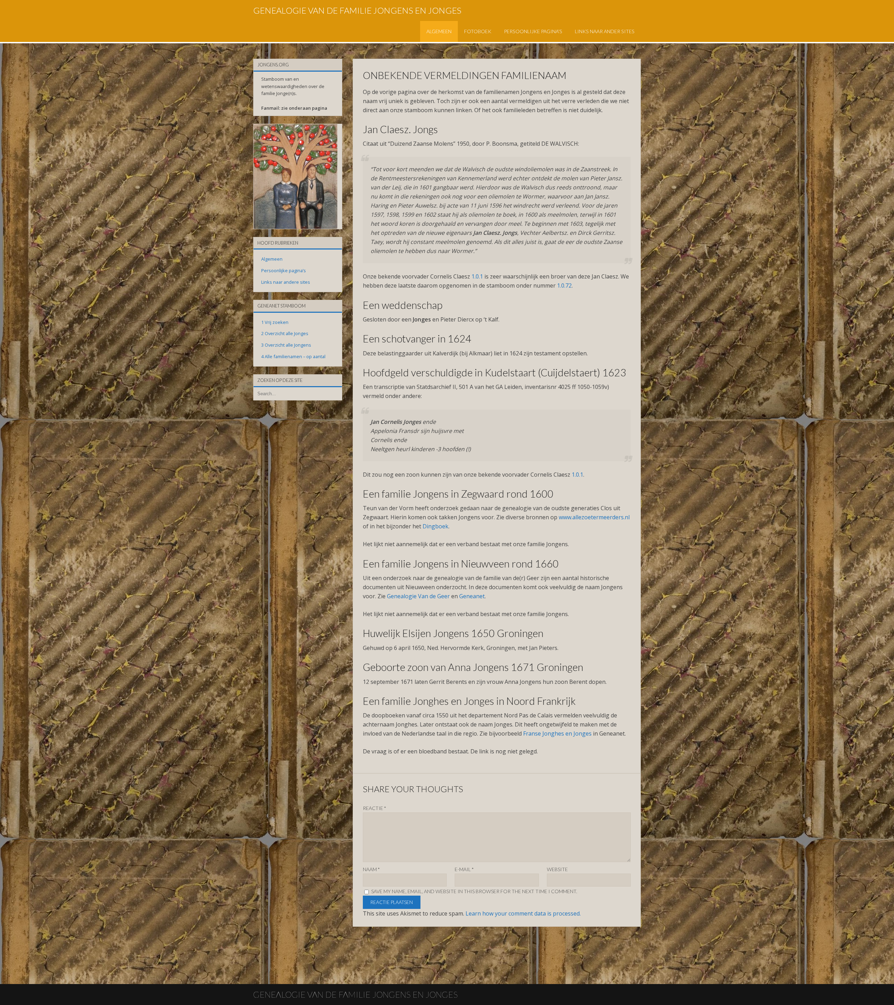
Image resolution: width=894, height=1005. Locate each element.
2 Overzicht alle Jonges (284, 333)
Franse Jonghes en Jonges (557, 733)
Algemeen (439, 31)
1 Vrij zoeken (274, 322)
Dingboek (435, 526)
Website (557, 869)
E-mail (464, 869)
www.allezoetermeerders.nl (594, 517)
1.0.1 (477, 276)
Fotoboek (477, 31)
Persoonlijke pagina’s (533, 31)
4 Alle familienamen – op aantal (293, 356)
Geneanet (472, 596)
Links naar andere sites (285, 282)
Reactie (374, 808)
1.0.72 (564, 285)
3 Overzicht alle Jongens (286, 345)
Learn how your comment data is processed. (523, 913)
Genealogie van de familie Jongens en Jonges (357, 10)
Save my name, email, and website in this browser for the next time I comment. (474, 891)
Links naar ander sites (605, 31)
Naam (371, 869)
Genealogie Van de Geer (418, 596)
